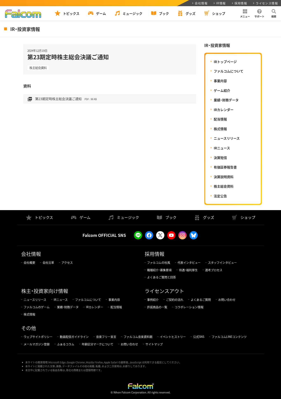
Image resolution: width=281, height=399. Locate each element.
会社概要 (29, 262)
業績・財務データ (226, 99)
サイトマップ (154, 344)
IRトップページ (225, 61)
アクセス (67, 262)
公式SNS (198, 337)
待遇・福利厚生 (188, 270)
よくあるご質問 (201, 299)
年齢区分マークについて (97, 344)
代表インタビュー (189, 262)
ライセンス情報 (267, 3)
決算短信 (220, 157)
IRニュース (222, 147)
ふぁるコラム (65, 344)
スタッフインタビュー (222, 262)
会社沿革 (48, 262)
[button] (245, 13)
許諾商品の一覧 (157, 307)
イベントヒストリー (173, 337)
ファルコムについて (228, 71)
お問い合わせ (227, 299)
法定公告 (220, 195)
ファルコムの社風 (158, 262)
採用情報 (241, 3)
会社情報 (201, 3)
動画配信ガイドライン (74, 337)
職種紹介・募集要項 (159, 270)
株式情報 (220, 128)
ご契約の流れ (174, 299)
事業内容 (220, 80)
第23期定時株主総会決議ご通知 (62, 99)
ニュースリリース (227, 138)
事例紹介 (153, 299)
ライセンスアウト (164, 290)
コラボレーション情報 (189, 307)
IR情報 (221, 3)
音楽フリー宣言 (106, 337)
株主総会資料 (38, 68)
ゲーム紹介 (222, 90)
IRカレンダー (223, 109)
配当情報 (220, 119)
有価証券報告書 (225, 167)
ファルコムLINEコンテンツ (229, 337)
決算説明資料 (223, 176)
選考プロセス (213, 270)
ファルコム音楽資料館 (138, 337)
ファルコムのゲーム (37, 307)
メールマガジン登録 (37, 344)
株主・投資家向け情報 (44, 290)
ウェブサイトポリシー (38, 337)
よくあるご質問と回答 (161, 277)
